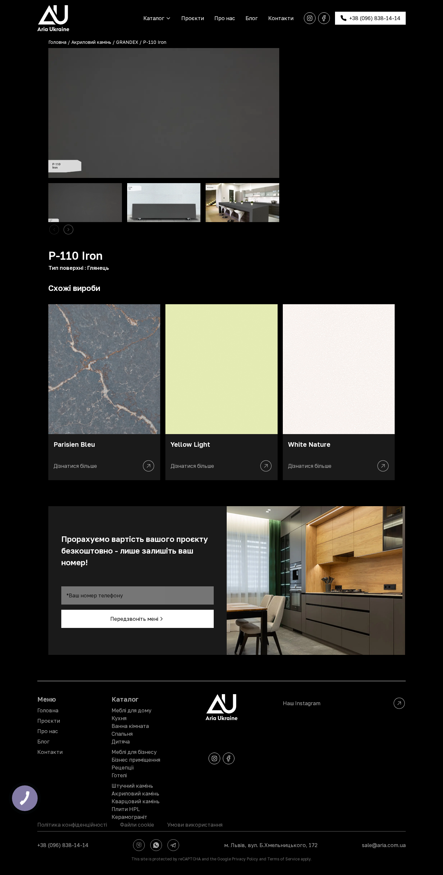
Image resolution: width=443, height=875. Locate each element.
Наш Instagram (301, 703)
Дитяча (121, 741)
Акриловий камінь (91, 42)
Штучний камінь (132, 785)
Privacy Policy (245, 858)
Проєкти (192, 18)
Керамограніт (129, 817)
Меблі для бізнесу (134, 752)
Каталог (153, 18)
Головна (57, 42)
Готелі (119, 775)
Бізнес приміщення (136, 759)
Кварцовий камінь (136, 801)
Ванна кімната (130, 726)
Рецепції (123, 767)
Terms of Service (283, 858)
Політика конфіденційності (72, 824)
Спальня (122, 734)
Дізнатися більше (75, 466)
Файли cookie (137, 824)
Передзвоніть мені (134, 619)
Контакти (280, 18)
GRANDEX (127, 42)
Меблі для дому (131, 710)
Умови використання (194, 824)
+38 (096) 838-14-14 (63, 845)
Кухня (119, 718)
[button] (68, 229)
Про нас (224, 18)
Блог (251, 18)
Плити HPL (126, 809)
